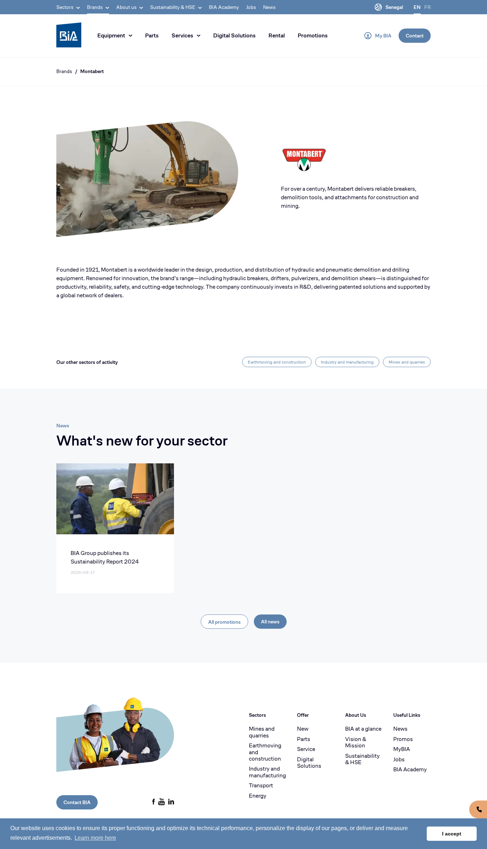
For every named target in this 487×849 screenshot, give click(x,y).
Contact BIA (77, 802)
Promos (403, 739)
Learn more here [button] (95, 838)
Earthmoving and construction (277, 362)
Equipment (111, 35)
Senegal (394, 7)
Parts (152, 35)
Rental (276, 35)
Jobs (251, 7)
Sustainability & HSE (362, 759)
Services (182, 35)
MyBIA (401, 749)
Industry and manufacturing (347, 362)
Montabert (92, 71)
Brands (64, 71)
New (302, 729)
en (417, 7)
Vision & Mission (355, 742)
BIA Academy (224, 7)
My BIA (383, 35)
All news (270, 621)
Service (306, 749)
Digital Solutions (234, 35)
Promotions (313, 35)
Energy (257, 796)
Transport (261, 785)
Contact (415, 35)
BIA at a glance (363, 729)
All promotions (224, 622)
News (269, 7)
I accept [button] (451, 834)
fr (427, 7)
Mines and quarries (407, 362)
